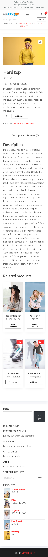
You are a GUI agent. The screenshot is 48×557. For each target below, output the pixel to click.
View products (13, 325)
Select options (35, 325)
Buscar (6, 408)
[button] (27, 14)
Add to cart (19, 116)
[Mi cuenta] (41, 14)
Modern (29, 23)
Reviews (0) (33, 135)
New (23, 26)
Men (36, 23)
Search (41, 19)
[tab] (18, 135)
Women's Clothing (27, 123)
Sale (28, 26)
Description (18, 135)
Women (21, 23)
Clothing (16, 123)
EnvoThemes (28, 552)
